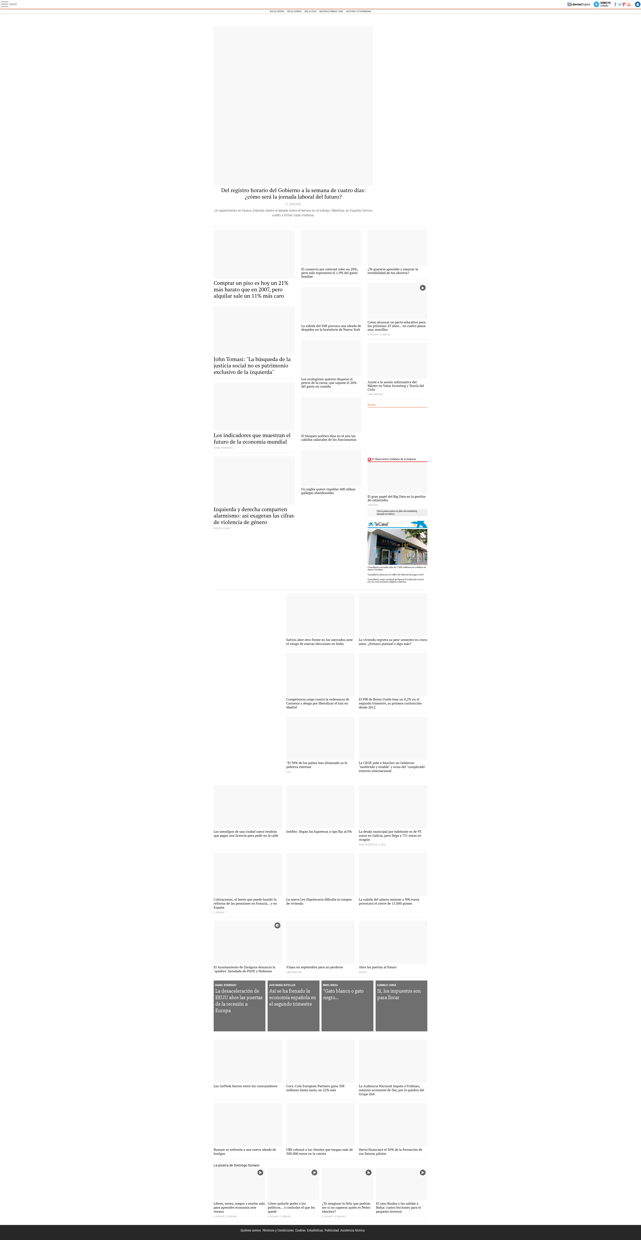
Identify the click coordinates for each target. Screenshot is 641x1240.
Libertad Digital (398, 1232)
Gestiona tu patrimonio (358, 11)
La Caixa (397, 524)
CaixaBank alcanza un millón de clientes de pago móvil (395, 574)
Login (637, 4)
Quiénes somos (251, 1230)
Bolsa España (277, 11)
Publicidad (332, 1230)
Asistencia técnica (352, 1230)
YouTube (629, 4)
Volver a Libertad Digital (578, 4)
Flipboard (624, 4)
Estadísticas (315, 1230)
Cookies (300, 1230)
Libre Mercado (320, 4)
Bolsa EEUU (310, 11)
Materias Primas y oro (331, 11)
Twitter (620, 4)
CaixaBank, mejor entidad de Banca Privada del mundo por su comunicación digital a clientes (396, 580)
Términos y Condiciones (278, 1230)
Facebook (615, 4)
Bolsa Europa (294, 11)
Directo (605, 4)
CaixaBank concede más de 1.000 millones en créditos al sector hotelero (397, 568)
